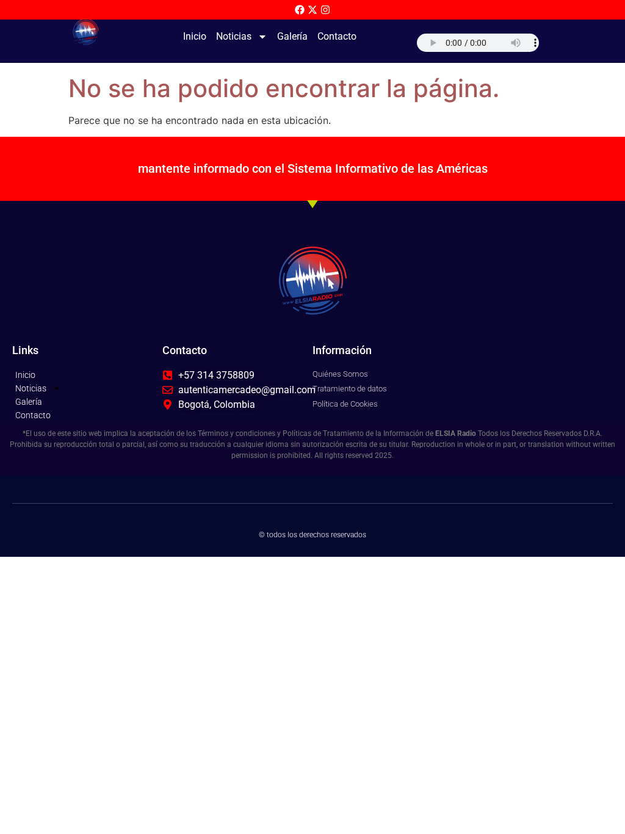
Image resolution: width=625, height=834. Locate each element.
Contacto (336, 36)
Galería (292, 36)
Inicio (194, 36)
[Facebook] (300, 10)
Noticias (233, 36)
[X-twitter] (312, 10)
